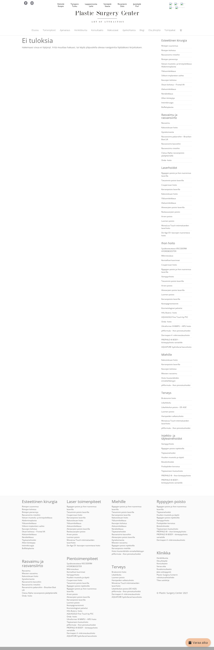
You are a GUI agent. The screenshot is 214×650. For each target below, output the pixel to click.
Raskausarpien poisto (170, 212)
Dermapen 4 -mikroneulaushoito (175, 335)
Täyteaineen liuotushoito (172, 471)
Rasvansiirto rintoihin (170, 54)
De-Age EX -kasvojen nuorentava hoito (83, 545)
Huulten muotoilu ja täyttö (172, 457)
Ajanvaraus (65, 30)
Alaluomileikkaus (168, 89)
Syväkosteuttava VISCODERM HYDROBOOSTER (174, 250)
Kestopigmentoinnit (169, 303)
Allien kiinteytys (168, 98)
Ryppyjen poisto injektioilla (172, 448)
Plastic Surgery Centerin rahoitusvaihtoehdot (167, 576)
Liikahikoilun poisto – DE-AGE (174, 407)
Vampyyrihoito (167, 276)
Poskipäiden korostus (170, 466)
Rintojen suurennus (169, 45)
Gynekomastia (167, 132)
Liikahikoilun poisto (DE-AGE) (124, 588)
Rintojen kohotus (168, 50)
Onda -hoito (166, 160)
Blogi (142, 30)
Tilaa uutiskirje (163, 580)
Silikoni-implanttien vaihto (172, 75)
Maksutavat (112, 30)
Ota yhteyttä (154, 30)
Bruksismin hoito (168, 398)
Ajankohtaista (129, 30)
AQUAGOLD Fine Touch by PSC (174, 317)
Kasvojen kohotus (169, 80)
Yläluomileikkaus (168, 71)
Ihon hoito (168, 243)
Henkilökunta (80, 30)
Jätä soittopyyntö (164, 572)
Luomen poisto (167, 221)
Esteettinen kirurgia (174, 40)
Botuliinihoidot (167, 462)
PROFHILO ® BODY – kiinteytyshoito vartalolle (172, 341)
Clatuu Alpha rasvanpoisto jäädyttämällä (172, 154)
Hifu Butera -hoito (169, 312)
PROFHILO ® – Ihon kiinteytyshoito (176, 475)
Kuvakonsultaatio (164, 569)
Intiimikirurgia (167, 102)
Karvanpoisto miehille (121, 548)
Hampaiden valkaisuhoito (172, 416)
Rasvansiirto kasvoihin (171, 143)
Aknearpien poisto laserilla (173, 207)
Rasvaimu (165, 123)
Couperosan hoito (169, 185)
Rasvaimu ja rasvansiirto (169, 116)
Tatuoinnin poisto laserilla (172, 180)
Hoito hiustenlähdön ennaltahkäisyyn (170, 379)
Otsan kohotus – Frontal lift (173, 84)
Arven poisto (166, 216)
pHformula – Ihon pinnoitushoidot (175, 330)
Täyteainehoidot (168, 453)
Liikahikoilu (166, 402)
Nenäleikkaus (167, 93)
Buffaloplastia (167, 107)
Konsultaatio (97, 30)
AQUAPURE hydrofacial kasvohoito (176, 347)
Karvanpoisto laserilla (170, 189)
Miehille (166, 354)
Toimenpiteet (49, 30)
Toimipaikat (169, 30)
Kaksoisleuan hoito (169, 127)
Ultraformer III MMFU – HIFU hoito (176, 326)
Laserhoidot (169, 168)
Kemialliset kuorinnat (170, 260)
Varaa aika (200, 642)
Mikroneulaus (167, 255)
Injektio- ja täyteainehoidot (171, 437)
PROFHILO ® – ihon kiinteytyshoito (171, 531)
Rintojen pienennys (169, 59)
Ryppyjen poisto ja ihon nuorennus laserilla (82, 590)
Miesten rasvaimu (169, 373)
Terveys (166, 393)
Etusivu (35, 30)
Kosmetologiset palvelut (171, 308)
